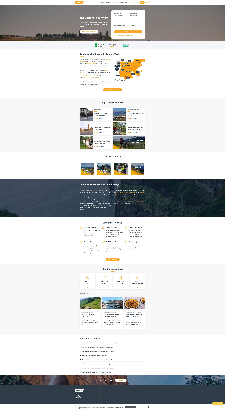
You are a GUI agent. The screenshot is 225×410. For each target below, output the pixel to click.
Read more (84, 408)
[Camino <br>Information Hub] (137, 278)
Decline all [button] (142, 406)
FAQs (96, 74)
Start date (117, 19)
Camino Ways (117, 13)
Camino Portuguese (130, 192)
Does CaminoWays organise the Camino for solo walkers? (97, 347)
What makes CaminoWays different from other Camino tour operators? (101, 343)
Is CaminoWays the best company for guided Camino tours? (98, 368)
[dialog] (112, 407)
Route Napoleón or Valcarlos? (87, 315)
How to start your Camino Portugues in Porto (112, 315)
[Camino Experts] (125, 242)
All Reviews (78, 402)
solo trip (87, 81)
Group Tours (116, 2)
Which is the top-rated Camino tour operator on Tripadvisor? (98, 364)
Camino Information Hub (137, 282)
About (126, 2)
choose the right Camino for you (90, 77)
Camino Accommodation (138, 392)
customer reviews (91, 63)
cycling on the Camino (130, 199)
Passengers (132, 25)
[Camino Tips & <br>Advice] (120, 277)
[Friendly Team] (81, 242)
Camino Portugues (118, 396)
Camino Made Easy (136, 227)
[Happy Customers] (81, 227)
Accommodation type (119, 25)
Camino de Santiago (118, 390)
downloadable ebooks (85, 75)
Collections (108, 2)
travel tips (100, 74)
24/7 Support (111, 242)
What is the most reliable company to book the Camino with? (98, 351)
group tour (95, 81)
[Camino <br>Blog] (87, 277)
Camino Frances (117, 394)
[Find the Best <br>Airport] (104, 277)
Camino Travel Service (138, 390)
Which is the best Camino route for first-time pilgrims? (96, 372)
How (130, 19)
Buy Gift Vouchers (98, 390)
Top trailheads (133, 13)
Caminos (101, 2)
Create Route (128, 31)
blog (93, 74)
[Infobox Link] (96, 114)
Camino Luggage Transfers (139, 394)
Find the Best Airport (104, 282)
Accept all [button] (130, 406)
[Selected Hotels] (103, 227)
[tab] (112, 339)
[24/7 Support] (103, 242)
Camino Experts (134, 242)
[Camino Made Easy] (125, 227)
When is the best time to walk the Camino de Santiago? (97, 359)
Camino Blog (87, 282)
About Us (96, 396)
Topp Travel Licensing (99, 399)
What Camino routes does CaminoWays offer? (94, 355)
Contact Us (97, 394)
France (130, 197)
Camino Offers (98, 392)
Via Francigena (137, 201)
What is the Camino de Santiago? (91, 338)
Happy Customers (90, 227)
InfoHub (122, 2)
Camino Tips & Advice (121, 282)
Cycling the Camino (118, 392)
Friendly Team (89, 242)
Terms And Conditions (99, 397)
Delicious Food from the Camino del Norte (134, 315)
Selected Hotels (111, 227)
